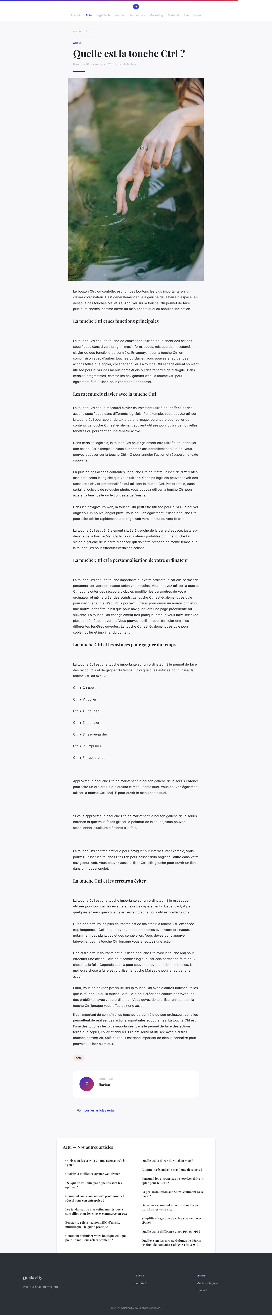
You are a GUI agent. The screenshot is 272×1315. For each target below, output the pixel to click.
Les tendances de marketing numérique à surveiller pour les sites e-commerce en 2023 (96, 1211)
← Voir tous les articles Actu (93, 1110)
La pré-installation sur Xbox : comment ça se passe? (173, 1194)
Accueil (76, 15)
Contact (202, 1290)
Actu (88, 15)
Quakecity (32, 1277)
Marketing (156, 15)
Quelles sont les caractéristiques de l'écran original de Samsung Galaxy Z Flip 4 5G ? (171, 1242)
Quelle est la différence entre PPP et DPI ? (171, 1232)
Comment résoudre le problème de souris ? (172, 1170)
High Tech (103, 15)
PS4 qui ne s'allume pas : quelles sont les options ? (93, 1185)
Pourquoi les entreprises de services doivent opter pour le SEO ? (172, 1180)
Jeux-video (137, 15)
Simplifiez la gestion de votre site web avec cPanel (172, 1220)
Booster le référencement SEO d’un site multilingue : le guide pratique (92, 1224)
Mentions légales (207, 1283)
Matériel (173, 15)
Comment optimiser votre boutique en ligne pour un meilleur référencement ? (95, 1238)
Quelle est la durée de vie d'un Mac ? (167, 1161)
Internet (119, 15)
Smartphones (193, 15)
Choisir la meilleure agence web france (92, 1174)
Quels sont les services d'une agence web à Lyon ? (95, 1163)
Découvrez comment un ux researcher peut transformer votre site (172, 1207)
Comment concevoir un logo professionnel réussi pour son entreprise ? (94, 1198)
